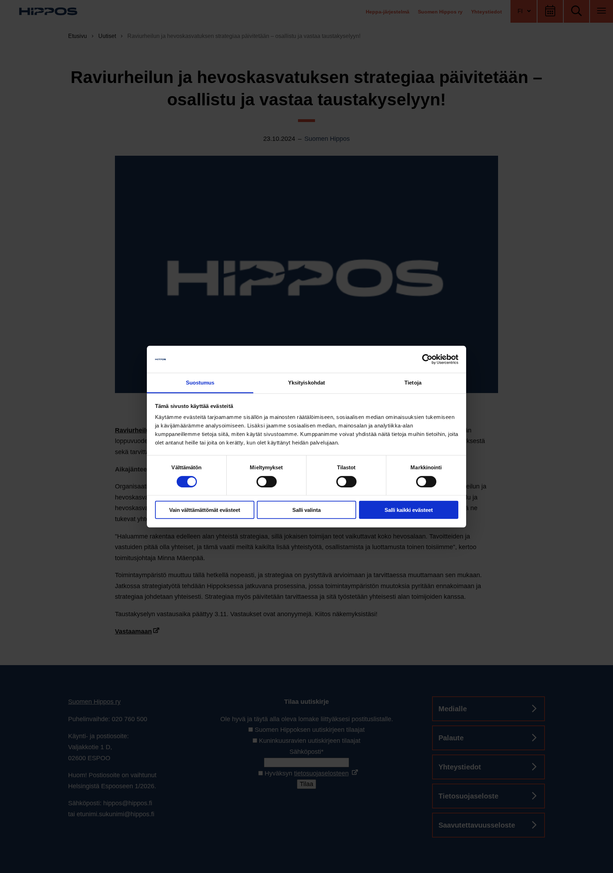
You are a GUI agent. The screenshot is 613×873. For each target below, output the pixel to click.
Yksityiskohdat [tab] (306, 383)
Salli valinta (306, 510)
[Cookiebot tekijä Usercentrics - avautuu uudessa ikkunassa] (427, 359)
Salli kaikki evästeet (409, 510)
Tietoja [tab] (412, 383)
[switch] (266, 481)
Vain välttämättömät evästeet (204, 510)
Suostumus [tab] (200, 383)
